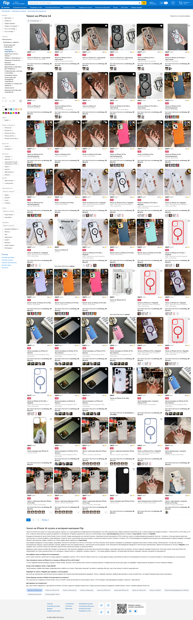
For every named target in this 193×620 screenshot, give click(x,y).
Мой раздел (153, 3)
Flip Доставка (6, 265)
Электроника (6, 11)
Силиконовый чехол (52, 594)
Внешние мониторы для (13, 91)
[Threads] (108, 612)
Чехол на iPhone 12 (69, 590)
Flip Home (124, 7)
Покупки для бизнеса (9, 262)
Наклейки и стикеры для (13, 84)
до (10, 101)
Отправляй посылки (20, 7)
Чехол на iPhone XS (52, 590)
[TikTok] (101, 612)
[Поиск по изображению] (139, 3)
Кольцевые (11, 75)
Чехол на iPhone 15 (139, 590)
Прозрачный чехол (34, 594)
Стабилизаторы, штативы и (13, 72)
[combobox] (84, 3)
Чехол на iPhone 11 (103, 590)
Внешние (11, 63)
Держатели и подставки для (13, 68)
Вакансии (68, 608)
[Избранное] (173, 3)
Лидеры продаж (136, 7)
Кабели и (14, 58)
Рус (166, 3)
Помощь (50, 604)
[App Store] (135, 611)
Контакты (5, 267)
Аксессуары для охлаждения (10, 79)
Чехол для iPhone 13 (121, 590)
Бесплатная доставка (102, 7)
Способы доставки (8, 257)
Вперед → (45, 520)
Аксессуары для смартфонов (37, 11)
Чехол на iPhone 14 (34, 590)
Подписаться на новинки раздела (180, 16)
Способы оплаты (7, 260)
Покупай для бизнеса (52, 7)
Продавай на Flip (36, 7)
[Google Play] (130, 611)
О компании (69, 604)
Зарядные (13, 60)
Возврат (50, 608)
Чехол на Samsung (86, 590)
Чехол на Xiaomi (155, 590)
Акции (115, 7)
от (3, 101)
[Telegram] (101, 605)
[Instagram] (108, 605)
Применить (20, 101)
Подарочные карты (85, 7)
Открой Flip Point (69, 7)
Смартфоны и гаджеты (19, 11)
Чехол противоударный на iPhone (176, 590)
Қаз (162, 3)
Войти (152, 2)
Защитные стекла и (11, 55)
